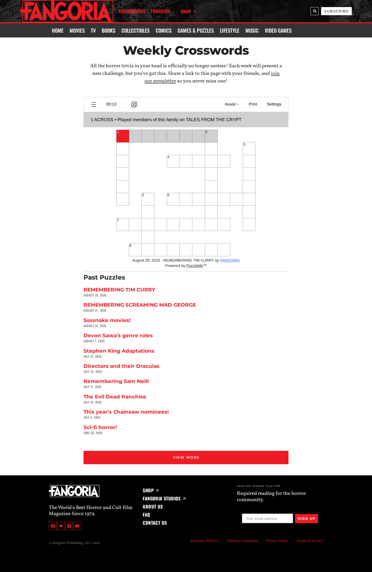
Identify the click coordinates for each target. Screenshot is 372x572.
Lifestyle (229, 30)
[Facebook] (53, 526)
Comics (164, 30)
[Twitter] (61, 526)
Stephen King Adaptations (119, 351)
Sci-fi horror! (100, 427)
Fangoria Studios (161, 498)
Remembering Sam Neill (116, 381)
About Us (153, 506)
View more (186, 457)
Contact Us (155, 522)
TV (93, 30)
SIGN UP (307, 519)
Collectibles (135, 30)
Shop (185, 11)
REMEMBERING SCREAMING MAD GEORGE (140, 305)
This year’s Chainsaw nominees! (126, 412)
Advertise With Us (204, 541)
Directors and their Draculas (121, 366)
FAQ (146, 514)
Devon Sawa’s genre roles (118, 335)
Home (58, 30)
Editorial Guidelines (242, 541)
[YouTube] (77, 526)
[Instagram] (69, 526)
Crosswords (132, 11)
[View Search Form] (315, 11)
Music (252, 30)
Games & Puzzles (196, 30)
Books (108, 30)
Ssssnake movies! (107, 320)
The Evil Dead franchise (115, 397)
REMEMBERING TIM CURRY (119, 290)
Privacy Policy (277, 541)
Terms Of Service (310, 541)
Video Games (278, 30)
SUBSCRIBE (336, 11)
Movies (77, 30)
